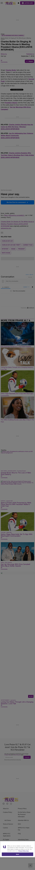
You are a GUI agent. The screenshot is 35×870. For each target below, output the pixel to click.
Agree (17, 854)
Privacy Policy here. (23, 851)
